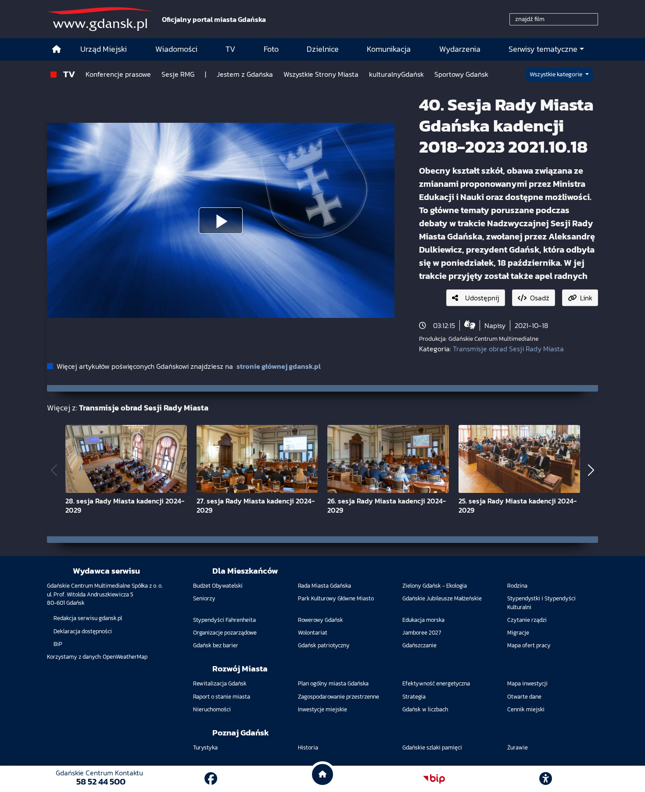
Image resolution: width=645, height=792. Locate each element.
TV (69, 74)
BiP (58, 644)
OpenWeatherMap (125, 657)
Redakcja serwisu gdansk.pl (88, 618)
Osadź (539, 298)
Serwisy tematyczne (543, 49)
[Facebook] (210, 778)
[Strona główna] (56, 49)
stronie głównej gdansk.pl (278, 366)
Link (586, 298)
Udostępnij (482, 298)
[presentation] (54, 470)
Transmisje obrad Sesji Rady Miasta (508, 348)
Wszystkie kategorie (557, 74)
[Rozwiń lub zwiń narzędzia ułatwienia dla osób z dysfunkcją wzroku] (546, 779)
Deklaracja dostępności (83, 631)
